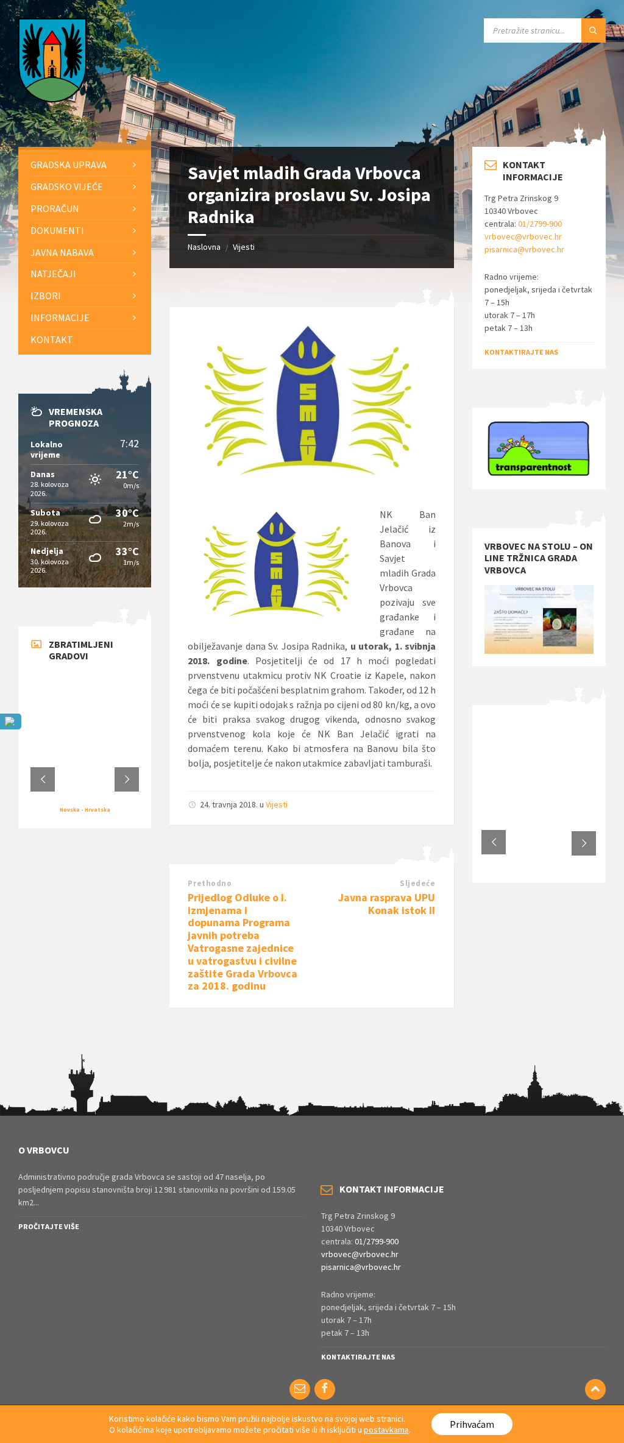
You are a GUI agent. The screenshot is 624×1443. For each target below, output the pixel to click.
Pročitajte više (48, 1226)
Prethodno (210, 883)
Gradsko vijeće (66, 186)
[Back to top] (595, 1389)
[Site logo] (52, 99)
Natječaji (53, 274)
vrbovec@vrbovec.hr (523, 236)
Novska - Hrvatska (85, 809)
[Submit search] (593, 30)
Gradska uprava (68, 164)
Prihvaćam (472, 1424)
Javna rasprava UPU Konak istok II (386, 903)
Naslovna (204, 246)
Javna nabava (62, 252)
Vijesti (244, 246)
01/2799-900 (540, 223)
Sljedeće (417, 883)
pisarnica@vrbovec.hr (524, 249)
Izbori (45, 295)
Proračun (54, 208)
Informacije (60, 317)
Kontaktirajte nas (521, 351)
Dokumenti (57, 230)
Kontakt (51, 339)
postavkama (386, 1429)
